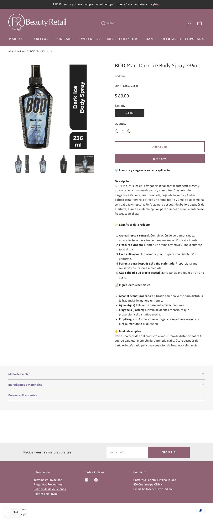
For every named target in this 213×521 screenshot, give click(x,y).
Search (110, 23)
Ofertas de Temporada (183, 39)
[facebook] (86, 480)
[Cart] (199, 23)
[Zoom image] (53, 107)
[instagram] (95, 480)
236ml (130, 113)
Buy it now (159, 158)
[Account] (189, 23)
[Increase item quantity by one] (128, 131)
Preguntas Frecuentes (48, 484)
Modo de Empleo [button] (19, 374)
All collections (16, 51)
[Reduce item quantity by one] (116, 131)
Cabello (38, 39)
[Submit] (105, 23)
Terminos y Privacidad (48, 480)
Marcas (16, 39)
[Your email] (127, 452)
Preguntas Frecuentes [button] (22, 395)
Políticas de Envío (45, 493)
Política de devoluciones (50, 489)
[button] (18, 107)
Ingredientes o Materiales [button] (25, 384)
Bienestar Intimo (123, 39)
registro (155, 4)
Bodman (120, 76)
